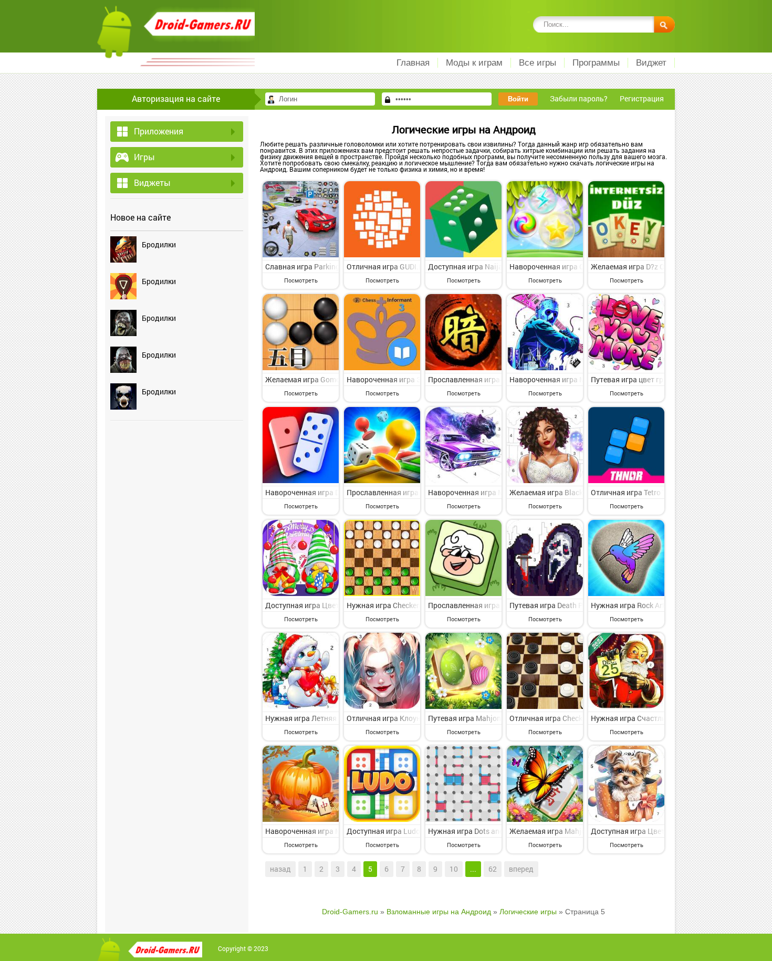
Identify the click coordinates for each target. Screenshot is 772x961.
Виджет (651, 63)
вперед (521, 869)
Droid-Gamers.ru (350, 911)
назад (280, 869)
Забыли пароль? (579, 98)
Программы (596, 63)
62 (492, 869)
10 (454, 869)
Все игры (537, 63)
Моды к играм (474, 63)
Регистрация (642, 98)
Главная (413, 63)
